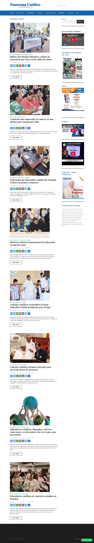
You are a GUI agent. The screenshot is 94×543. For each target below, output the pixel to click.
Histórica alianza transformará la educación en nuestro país (32, 243)
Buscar (64, 19)
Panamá (27, 177)
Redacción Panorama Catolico (18, 372)
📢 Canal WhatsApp (86, 540)
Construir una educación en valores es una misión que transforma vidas (31, 120)
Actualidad (20, 12)
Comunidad (30, 12)
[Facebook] (58, 5)
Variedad (62, 12)
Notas (31, 54)
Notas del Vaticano (71, 205)
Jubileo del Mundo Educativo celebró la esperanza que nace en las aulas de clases (31, 58)
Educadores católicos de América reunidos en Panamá (33, 497)
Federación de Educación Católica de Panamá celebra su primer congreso (33, 181)
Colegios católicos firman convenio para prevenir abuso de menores (30, 368)
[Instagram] (60, 5)
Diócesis (40, 12)
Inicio (12, 12)
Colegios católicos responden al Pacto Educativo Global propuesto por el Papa (30, 306)
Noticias (70, 12)
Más (77, 12)
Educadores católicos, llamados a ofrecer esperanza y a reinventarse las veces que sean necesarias (33, 432)
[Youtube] (65, 5)
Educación (21, 54)
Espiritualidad (51, 12)
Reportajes (25, 427)
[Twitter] (63, 5)
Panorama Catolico (15, 62)
